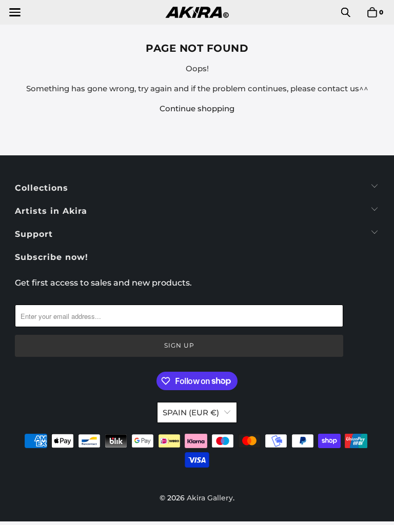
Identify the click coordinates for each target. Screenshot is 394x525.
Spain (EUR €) (191, 412)
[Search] (346, 12)
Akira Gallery (210, 497)
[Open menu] (14, 12)
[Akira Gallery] (197, 12)
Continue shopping (197, 108)
